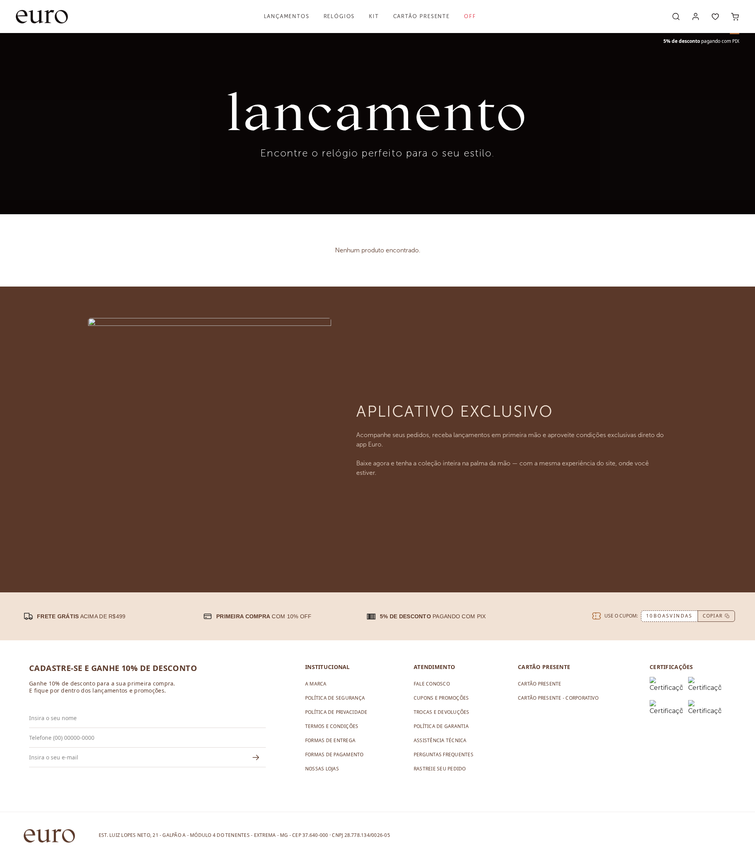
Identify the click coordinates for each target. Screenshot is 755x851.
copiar (712, 615)
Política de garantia (441, 726)
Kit (374, 16)
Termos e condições (331, 726)
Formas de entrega (330, 740)
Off (470, 16)
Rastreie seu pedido (440, 768)
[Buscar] (676, 16)
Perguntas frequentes (443, 754)
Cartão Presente (421, 16)
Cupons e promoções (441, 698)
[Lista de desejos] (715, 16)
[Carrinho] (735, 16)
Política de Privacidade (336, 712)
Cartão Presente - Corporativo (558, 698)
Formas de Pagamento (334, 754)
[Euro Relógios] (42, 17)
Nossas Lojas (322, 768)
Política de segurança (335, 698)
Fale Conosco (432, 683)
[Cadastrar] (256, 757)
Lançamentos (286, 16)
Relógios (339, 16)
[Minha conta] (695, 16)
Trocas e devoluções (442, 712)
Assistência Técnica (440, 740)
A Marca (316, 683)
